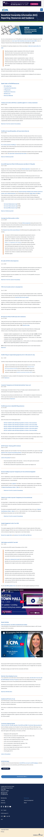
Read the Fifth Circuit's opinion (22, 297)
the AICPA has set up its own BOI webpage (29, 763)
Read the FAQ (5, 768)
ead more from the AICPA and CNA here (23, 535)
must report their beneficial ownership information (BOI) (24, 41)
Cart (3, 816)
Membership (4, 798)
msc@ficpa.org (4, 794)
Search (4, 810)
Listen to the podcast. (6, 754)
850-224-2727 (4, 793)
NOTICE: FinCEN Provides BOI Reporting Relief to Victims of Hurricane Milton (20, 430)
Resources (26, 798)
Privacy (2, 831)
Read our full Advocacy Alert (7, 211)
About (25, 802)
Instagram (7, 806)
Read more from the (10, 279)
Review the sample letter (6, 535)
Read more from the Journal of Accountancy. (11, 123)
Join (2, 810)
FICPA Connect (4, 813)
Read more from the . (13, 490)
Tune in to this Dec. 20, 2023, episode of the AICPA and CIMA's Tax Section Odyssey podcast (21, 725)
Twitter (3, 806)
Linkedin (5, 806)
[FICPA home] (5, 9)
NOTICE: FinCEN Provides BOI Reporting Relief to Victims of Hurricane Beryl (20, 422)
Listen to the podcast (5, 457)
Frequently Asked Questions (10, 88)
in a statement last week (14, 559)
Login (7, 816)
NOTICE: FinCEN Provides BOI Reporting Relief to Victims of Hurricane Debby (20, 424)
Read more (7, 377)
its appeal (14, 483)
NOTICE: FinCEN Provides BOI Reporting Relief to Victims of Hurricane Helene (21, 428)
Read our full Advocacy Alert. (7, 156)
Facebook (1, 806)
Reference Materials (8, 95)
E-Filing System (7, 89)
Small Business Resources (9, 91)
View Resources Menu (21, 776)
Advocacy (3, 802)
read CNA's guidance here (10, 585)
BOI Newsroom (7, 93)
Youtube (10, 806)
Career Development (28, 800)
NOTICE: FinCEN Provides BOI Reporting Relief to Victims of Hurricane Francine (21, 426)
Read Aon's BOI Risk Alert (6, 691)
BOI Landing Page (8, 86)
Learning (3, 800)
